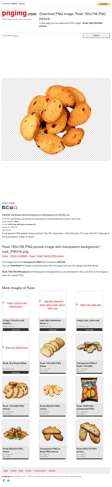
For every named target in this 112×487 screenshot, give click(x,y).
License (14, 470)
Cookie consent (40, 470)
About (6, 470)
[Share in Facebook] (3, 207)
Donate (28, 470)
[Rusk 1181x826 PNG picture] (16, 390)
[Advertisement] (56, 59)
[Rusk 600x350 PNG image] (16, 433)
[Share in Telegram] (7, 207)
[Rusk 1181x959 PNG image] (52, 347)
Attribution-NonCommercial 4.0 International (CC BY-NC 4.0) (40, 214)
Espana (22, 3)
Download (16, 330)
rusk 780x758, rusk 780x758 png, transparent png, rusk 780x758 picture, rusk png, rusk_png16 (45, 218)
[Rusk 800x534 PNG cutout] (52, 390)
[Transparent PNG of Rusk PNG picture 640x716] (52, 433)
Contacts (52, 470)
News (21, 470)
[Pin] (11, 207)
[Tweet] (15, 207)
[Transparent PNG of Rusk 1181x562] (89, 347)
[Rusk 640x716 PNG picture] (89, 433)
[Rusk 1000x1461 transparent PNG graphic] (89, 390)
